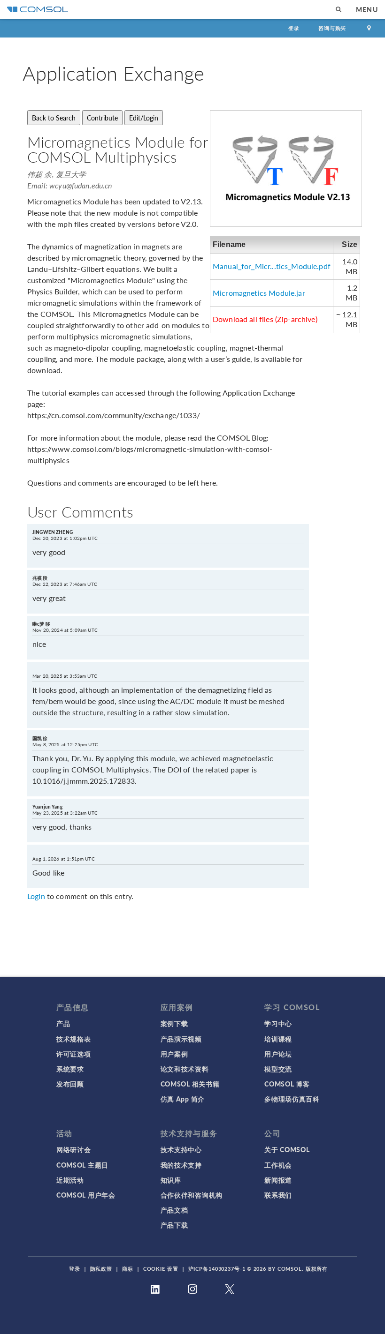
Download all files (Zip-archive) (265, 319)
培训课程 (278, 1038)
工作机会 (278, 1164)
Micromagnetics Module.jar (259, 292)
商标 (127, 1268)
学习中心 (278, 1023)
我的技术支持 (181, 1164)
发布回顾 (70, 1083)
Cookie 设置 (160, 1268)
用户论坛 (278, 1053)
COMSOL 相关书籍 (190, 1083)
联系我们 (278, 1194)
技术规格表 (73, 1038)
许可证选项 (73, 1053)
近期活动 (70, 1179)
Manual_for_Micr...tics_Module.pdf (272, 266)
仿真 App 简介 (183, 1098)
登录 (294, 27)
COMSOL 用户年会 (86, 1194)
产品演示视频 (181, 1038)
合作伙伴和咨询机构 (192, 1194)
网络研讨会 (73, 1149)
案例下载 (174, 1023)
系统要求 (70, 1068)
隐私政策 (101, 1268)
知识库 (171, 1179)
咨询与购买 (332, 27)
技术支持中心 (181, 1149)
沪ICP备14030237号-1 (217, 1268)
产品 (63, 1023)
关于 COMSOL (286, 1149)
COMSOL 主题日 (82, 1164)
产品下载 (174, 1224)
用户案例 (174, 1053)
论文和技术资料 (185, 1068)
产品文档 (174, 1209)
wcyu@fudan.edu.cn (80, 185)
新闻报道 (278, 1179)
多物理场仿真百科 (292, 1098)
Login (36, 896)
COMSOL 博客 (286, 1083)
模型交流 (278, 1068)
